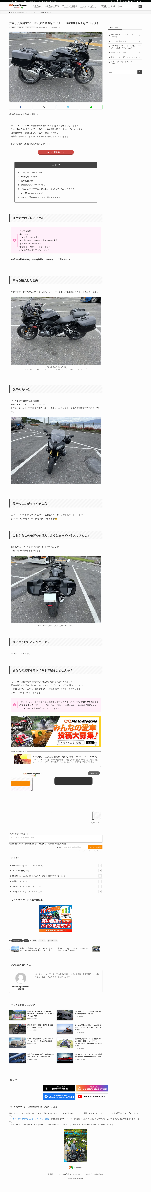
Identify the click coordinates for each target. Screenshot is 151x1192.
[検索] (140, 1)
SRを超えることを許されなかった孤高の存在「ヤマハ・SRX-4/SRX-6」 (65, 756)
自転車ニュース (20, 881)
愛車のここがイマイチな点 (33, 184)
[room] (123, 1)
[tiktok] (120, 1)
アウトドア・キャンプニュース (27, 891)
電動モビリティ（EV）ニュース (27, 886)
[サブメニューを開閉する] (100, 865)
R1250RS (20, 27)
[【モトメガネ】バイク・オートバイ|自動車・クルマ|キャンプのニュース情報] (18, 6)
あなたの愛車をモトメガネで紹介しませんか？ (42, 197)
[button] (20, 107)
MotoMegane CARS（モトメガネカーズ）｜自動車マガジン (38, 876)
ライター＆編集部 (62, 1174)
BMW (13, 27)
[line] (126, 1)
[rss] (134, 1)
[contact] (137, 1)
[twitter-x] (114, 1)
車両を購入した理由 (30, 176)
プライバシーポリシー (77, 1174)
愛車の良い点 (27, 180)
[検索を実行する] (140, 6)
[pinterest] (128, 1)
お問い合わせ (98, 1174)
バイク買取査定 (20, 870)
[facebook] (111, 1)
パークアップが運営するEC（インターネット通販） (30, 1119)
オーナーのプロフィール (32, 172)
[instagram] (117, 1)
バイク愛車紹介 (17, 941)
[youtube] (131, 1)
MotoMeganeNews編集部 (21, 987)
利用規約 (89, 1174)
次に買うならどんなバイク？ (34, 193)
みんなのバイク (30, 27)
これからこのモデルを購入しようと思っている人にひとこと (48, 188)
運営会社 (51, 1174)
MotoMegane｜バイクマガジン (27, 865)
